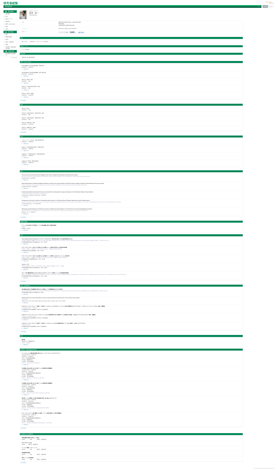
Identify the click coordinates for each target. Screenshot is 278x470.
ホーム (258, 6)
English (271, 6)
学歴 (7, 29)
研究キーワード (9, 19)
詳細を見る (26, 69)
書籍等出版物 (9, 36)
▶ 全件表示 (23, 100)
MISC (7, 39)
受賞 (7, 44)
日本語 (265, 6)
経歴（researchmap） (11, 24)
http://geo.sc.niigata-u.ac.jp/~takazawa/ (67, 28)
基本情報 (8, 13)
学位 (7, 16)
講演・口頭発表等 (10, 42)
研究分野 (8, 21)
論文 (7, 34)
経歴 (7, 26)
